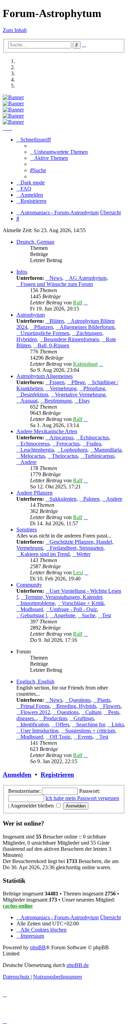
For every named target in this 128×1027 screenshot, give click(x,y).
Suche (88, 615)
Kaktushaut (85, 364)
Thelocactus (65, 456)
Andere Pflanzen (34, 493)
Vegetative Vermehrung (80, 394)
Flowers (111, 706)
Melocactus (32, 456)
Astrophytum (30, 315)
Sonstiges (26, 529)
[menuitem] (59, 152)
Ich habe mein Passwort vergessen (82, 798)
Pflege (78, 382)
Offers (62, 724)
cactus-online (18, 906)
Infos (21, 272)
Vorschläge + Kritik (83, 603)
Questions (79, 700)
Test (106, 615)
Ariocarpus (61, 437)
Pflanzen (43, 327)
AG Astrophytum (87, 278)
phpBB (38, 947)
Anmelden (17, 774)
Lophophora (74, 450)
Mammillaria (108, 450)
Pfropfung (94, 388)
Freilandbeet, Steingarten (76, 548)
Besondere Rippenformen (71, 339)
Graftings (84, 718)
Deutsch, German (35, 242)
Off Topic (60, 737)
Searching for (90, 724)
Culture (93, 712)
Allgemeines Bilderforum (87, 327)
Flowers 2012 (35, 712)
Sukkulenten (62, 499)
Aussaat (29, 401)
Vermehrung (63, 388)
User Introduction (39, 731)
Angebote (64, 615)
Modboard (31, 609)
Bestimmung (58, 401)
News (55, 278)
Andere (28, 462)
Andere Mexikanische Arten (46, 431)
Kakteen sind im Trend (45, 554)
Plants (103, 700)
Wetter (83, 554)
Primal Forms (34, 706)
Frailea (93, 444)
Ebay (84, 401)
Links (118, 724)
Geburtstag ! (33, 615)
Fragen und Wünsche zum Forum (56, 284)
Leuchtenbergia (37, 450)
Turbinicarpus (99, 456)
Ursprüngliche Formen (44, 333)
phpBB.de (78, 965)
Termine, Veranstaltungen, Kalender (63, 597)
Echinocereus (34, 444)
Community (29, 585)
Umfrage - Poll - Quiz (73, 609)
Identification (34, 724)
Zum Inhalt (15, 30)
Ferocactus (68, 444)
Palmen (91, 499)
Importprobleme (37, 603)
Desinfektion (34, 394)
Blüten (56, 321)
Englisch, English (35, 681)
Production (55, 718)
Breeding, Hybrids (76, 706)
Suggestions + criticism (90, 731)
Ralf (77, 302)
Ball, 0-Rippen (53, 345)
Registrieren (57, 774)
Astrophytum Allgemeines (44, 376)
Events (85, 737)
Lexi (78, 572)
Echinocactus (94, 437)
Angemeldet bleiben (32, 806)
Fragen (57, 382)
